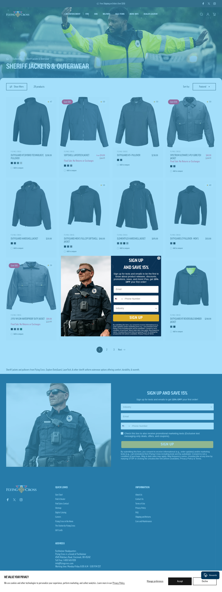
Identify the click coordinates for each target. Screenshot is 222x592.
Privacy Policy (143, 334)
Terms (151, 334)
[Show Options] (156, 308)
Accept (180, 581)
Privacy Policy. (119, 583)
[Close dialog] (159, 258)
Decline (205, 581)
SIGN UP (136, 318)
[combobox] (118, 299)
